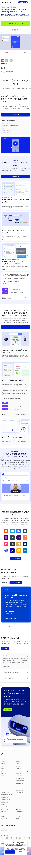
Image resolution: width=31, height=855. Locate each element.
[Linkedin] (12, 825)
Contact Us (3, 828)
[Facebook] (7, 825)
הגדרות (21, 851)
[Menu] (29, 2)
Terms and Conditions (5, 833)
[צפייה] (6, 531)
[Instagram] (9, 825)
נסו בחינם (15, 30)
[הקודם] (3, 627)
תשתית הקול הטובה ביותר (8, 88)
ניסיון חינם (5, 648)
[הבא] (9, 627)
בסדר (10, 852)
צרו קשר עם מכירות (23, 2)
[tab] (2, 60)
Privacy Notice (4, 830)
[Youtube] (14, 825)
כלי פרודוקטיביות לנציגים (21, 88)
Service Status (5, 835)
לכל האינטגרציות (15, 558)
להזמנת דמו (8, 709)
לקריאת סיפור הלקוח (21, 298)
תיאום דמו (14, 115)
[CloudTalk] (6, 2)
